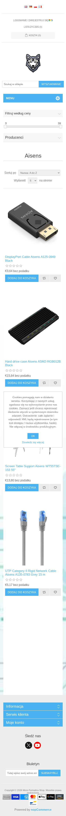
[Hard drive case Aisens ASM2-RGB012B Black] (33, 326)
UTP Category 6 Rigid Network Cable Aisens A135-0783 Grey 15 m (30, 572)
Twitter (28, 745)
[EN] (26, 7)
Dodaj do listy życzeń (55, 278)
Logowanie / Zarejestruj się (31, 20)
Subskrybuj (49, 773)
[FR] (40, 7)
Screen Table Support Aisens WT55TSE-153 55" (32, 468)
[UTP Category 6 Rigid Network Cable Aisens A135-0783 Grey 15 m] (33, 535)
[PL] (35, 7)
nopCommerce (41, 809)
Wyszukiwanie (51, 84)
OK (33, 436)
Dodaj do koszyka (22, 278)
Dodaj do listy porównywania (44, 278)
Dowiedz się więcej (33, 442)
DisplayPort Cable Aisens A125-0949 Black (30, 258)
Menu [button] (10, 98)
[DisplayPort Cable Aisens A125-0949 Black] (33, 221)
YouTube (37, 745)
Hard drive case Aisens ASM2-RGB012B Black (33, 363)
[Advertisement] (33, 662)
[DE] (30, 7)
